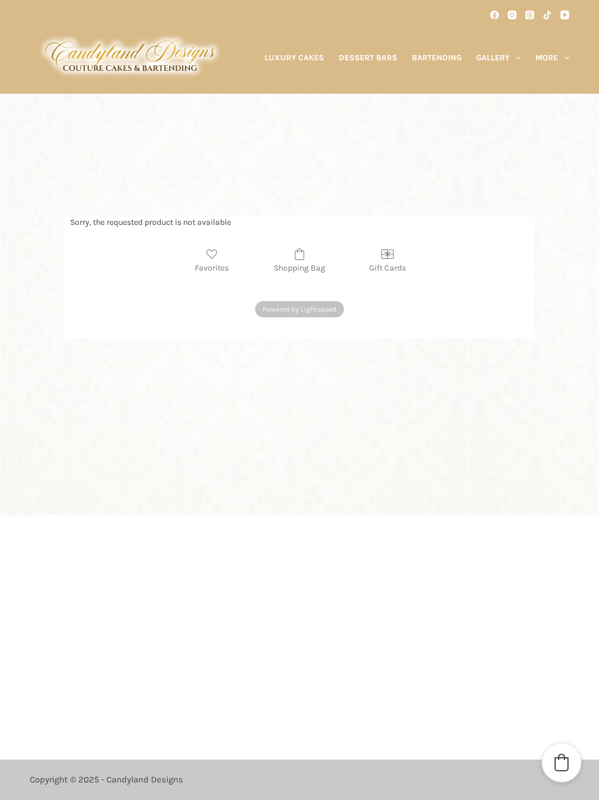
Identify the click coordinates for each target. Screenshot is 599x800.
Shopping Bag (299, 268)
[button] (561, 762)
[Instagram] (512, 15)
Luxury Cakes (294, 58)
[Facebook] (494, 15)
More (546, 58)
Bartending (437, 58)
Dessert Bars (368, 58)
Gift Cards (387, 268)
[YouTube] (564, 15)
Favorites (212, 268)
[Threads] (529, 15)
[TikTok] (547, 15)
